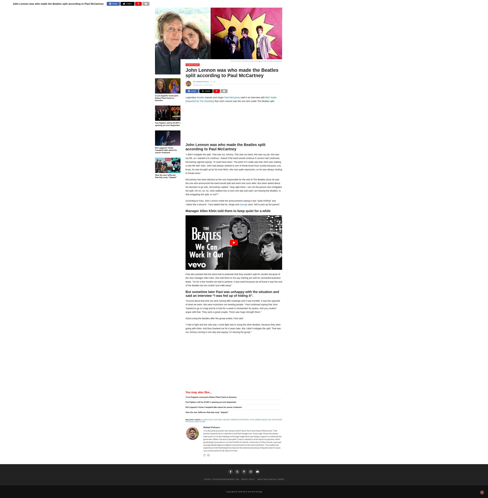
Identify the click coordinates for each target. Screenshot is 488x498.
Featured (218, 420)
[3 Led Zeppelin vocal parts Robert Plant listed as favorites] (167, 93)
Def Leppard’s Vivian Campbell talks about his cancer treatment (166, 150)
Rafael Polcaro (202, 82)
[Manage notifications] (482, 492)
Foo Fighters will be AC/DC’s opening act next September (167, 124)
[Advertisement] (234, 123)
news (264, 420)
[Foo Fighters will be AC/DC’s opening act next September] (167, 120)
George (243, 204)
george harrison (230, 420)
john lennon (255, 420)
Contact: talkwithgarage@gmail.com (221, 479)
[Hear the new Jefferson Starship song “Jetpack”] (167, 172)
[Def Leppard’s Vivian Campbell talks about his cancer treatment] (167, 145)
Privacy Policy (248, 479)
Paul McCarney (232, 97)
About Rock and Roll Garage (270, 479)
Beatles (201, 97)
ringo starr (200, 422)
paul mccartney (275, 420)
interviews (244, 420)
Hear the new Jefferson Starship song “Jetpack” (166, 176)
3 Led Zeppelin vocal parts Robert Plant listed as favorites (166, 98)
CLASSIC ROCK (207, 420)
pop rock (190, 422)
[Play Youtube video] (234, 242)
